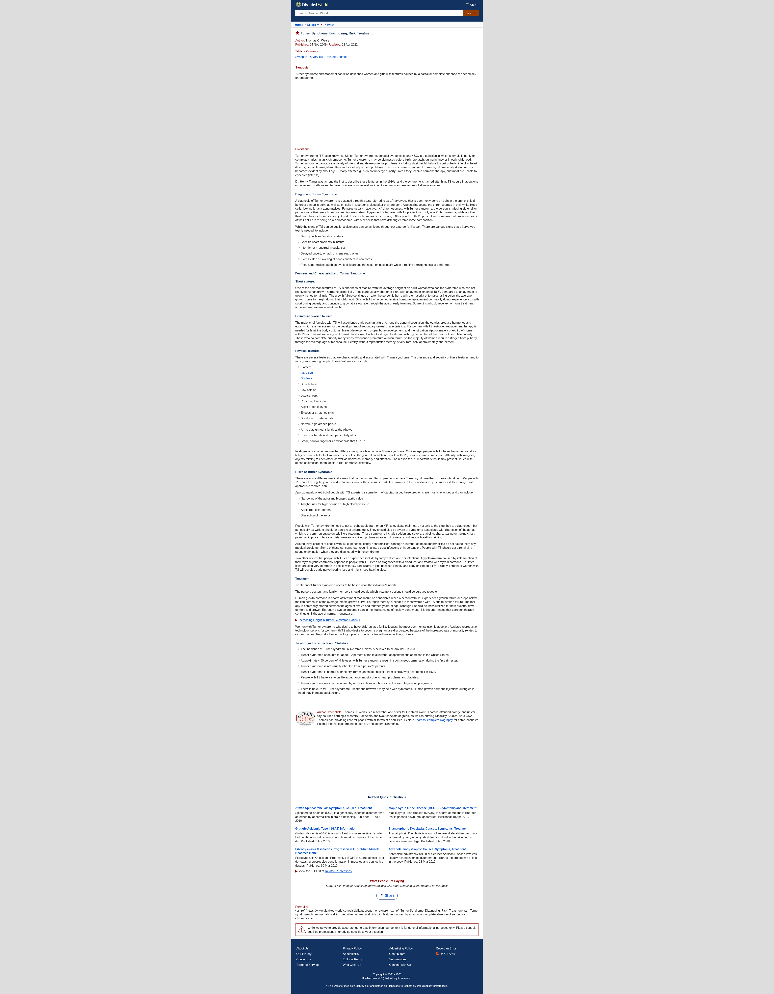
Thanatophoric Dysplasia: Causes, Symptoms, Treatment (428, 828)
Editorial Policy (352, 959)
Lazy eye (307, 372)
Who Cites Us (352, 964)
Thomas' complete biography (434, 720)
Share (389, 895)
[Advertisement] (387, 114)
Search (471, 13)
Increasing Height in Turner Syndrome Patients (329, 620)
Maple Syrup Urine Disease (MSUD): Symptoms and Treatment (432, 808)
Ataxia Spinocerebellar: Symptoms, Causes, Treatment (333, 808)
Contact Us (303, 959)
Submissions (397, 959)
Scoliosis (307, 378)
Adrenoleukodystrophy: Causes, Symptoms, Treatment (427, 849)
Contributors (397, 954)
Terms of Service (307, 964)
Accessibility (351, 954)
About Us (302, 948)
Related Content (336, 56)
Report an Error (446, 948)
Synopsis (301, 56)
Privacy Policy (352, 948)
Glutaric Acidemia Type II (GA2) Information (325, 828)
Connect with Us (400, 964)
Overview (316, 56)
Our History (304, 954)
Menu (472, 5)
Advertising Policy (401, 948)
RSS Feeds (447, 954)
